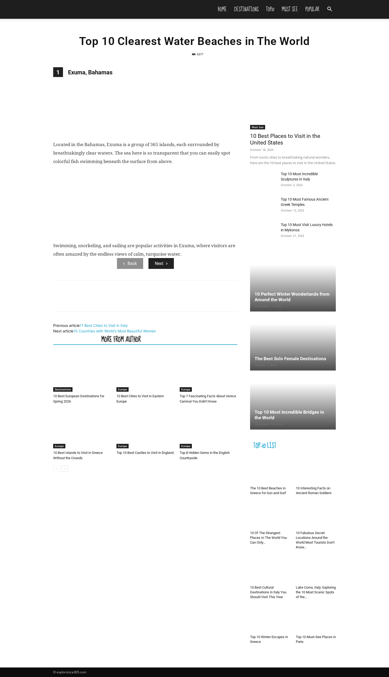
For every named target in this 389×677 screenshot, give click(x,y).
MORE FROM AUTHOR (121, 339)
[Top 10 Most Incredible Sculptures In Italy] (263, 180)
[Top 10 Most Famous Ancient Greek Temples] (263, 206)
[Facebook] (58, 300)
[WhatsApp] (95, 300)
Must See (290, 9)
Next (159, 263)
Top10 (270, 9)
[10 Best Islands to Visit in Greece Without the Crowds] (82, 428)
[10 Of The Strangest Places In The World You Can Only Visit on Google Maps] (270, 515)
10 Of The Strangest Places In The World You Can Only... (268, 537)
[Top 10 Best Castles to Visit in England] (145, 428)
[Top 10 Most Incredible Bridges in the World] (293, 400)
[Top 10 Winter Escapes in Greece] (270, 619)
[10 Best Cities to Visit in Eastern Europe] (145, 372)
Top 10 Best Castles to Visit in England (145, 453)
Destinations (246, 9)
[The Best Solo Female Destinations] (293, 341)
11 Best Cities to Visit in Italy (104, 325)
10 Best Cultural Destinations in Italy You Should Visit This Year (268, 592)
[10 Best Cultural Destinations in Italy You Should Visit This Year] (270, 569)
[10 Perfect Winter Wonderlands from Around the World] (293, 282)
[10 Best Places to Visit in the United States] (293, 98)
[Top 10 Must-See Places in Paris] (316, 619)
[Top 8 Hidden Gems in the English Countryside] (208, 428)
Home (222, 9)
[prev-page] (56, 468)
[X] (70, 300)
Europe (122, 389)
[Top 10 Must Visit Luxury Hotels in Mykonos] (263, 231)
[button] (329, 9)
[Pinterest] (83, 300)
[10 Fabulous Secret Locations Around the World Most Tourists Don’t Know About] (316, 515)
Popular (312, 9)
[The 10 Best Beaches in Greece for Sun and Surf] (270, 470)
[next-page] (65, 468)
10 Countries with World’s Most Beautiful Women (114, 331)
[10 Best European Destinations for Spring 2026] (82, 372)
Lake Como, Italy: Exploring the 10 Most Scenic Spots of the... (316, 592)
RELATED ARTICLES (75, 339)
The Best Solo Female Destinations (290, 358)
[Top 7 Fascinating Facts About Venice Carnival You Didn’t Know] (208, 372)
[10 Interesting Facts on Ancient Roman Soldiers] (316, 470)
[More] (107, 300)
